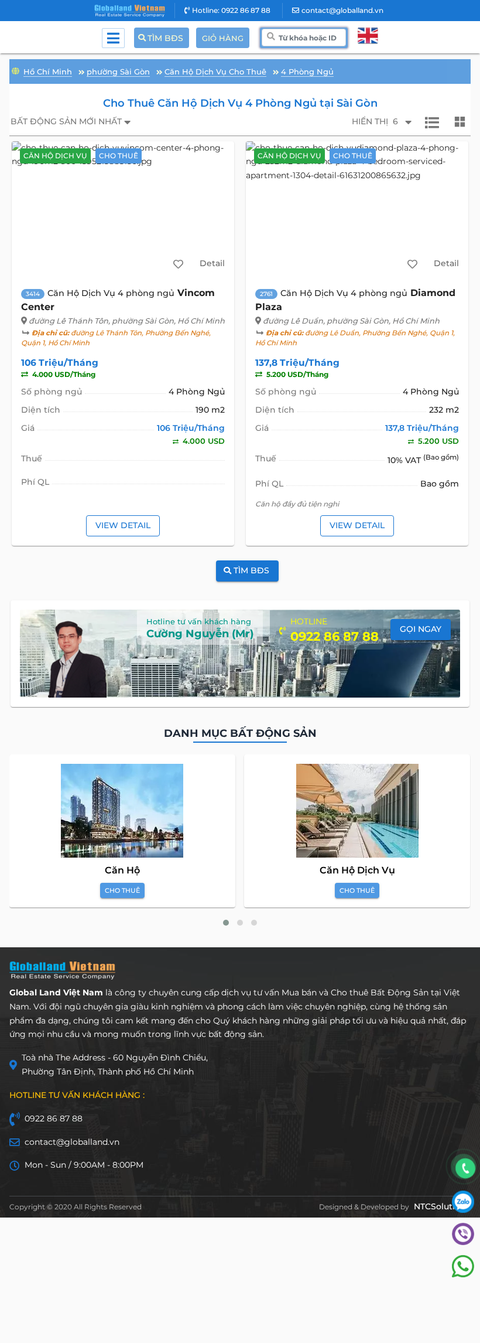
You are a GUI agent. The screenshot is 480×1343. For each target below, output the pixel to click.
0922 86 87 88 (54, 1118)
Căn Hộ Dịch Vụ (357, 870)
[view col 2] (460, 122)
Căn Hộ (122, 870)
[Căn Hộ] (122, 811)
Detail (212, 263)
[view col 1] (432, 122)
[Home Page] (129, 10)
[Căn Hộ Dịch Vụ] (357, 811)
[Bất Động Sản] (15, 70)
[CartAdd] (178, 264)
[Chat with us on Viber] (463, 1242)
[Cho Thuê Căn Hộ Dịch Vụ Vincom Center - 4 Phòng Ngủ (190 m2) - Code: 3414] (123, 209)
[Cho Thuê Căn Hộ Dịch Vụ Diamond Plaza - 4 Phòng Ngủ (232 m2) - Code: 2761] (357, 209)
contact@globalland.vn (342, 10)
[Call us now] (466, 1168)
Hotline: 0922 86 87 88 (231, 10)
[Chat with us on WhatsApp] (463, 1274)
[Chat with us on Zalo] (463, 1210)
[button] (226, 923)
